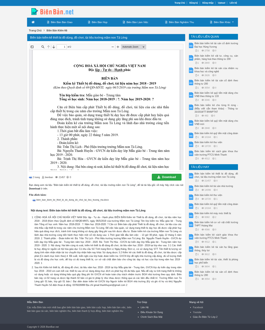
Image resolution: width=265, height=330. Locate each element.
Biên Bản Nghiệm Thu (181, 22)
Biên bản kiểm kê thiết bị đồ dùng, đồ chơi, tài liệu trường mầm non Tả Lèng (216, 175)
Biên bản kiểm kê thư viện (208, 142)
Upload (221, 3)
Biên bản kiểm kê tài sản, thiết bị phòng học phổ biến (216, 261)
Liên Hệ (145, 307)
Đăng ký (193, 3)
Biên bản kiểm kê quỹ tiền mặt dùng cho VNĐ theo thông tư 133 (216, 95)
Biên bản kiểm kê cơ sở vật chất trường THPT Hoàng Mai (216, 224)
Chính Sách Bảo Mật (151, 317)
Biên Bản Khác (222, 22)
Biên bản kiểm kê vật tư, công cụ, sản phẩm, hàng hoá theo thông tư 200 (216, 57)
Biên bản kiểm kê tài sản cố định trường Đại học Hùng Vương (216, 45)
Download (169, 177)
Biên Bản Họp (99, 22)
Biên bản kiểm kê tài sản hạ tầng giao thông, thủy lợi (216, 249)
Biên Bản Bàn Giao (61, 22)
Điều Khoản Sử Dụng (152, 312)
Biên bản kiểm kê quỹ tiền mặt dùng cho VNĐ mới (216, 122)
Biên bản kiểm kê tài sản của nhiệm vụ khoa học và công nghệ (216, 70)
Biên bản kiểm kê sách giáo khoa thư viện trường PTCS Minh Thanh (216, 153)
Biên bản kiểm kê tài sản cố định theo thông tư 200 (216, 82)
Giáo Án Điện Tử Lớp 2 (205, 317)
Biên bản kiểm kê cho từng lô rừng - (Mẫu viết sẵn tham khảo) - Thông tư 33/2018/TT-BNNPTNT (216, 108)
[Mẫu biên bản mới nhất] (56, 11)
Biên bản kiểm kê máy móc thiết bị (213, 213)
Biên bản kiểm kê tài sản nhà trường (214, 186)
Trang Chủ (180, 3)
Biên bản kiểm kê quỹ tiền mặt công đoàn (216, 133)
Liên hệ (233, 3)
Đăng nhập (207, 3)
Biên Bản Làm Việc (137, 22)
